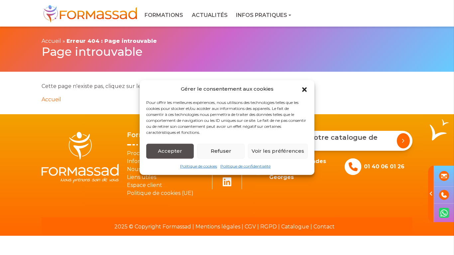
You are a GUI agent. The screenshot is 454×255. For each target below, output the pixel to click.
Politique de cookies (198, 165)
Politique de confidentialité (245, 165)
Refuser (221, 151)
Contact (324, 226)
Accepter (170, 151)
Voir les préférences (278, 151)
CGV (250, 226)
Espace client (144, 185)
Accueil (51, 41)
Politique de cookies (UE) (160, 193)
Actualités (210, 15)
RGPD (268, 226)
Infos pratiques (261, 15)
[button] (304, 89)
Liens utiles (141, 177)
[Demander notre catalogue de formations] (403, 140)
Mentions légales (217, 226)
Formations (164, 15)
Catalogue (295, 226)
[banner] (91, 13)
